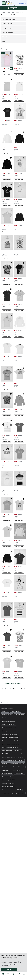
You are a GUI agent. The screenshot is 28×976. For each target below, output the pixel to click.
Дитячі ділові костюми (8, 717)
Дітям (18, 12)
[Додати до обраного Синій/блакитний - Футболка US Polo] (23, 105)
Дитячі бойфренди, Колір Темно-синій (12, 753)
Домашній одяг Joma (7, 776)
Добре (9, 969)
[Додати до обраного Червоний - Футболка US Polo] (23, 420)
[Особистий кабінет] (24, 973)
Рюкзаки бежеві (16, 770)
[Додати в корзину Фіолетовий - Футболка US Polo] (11, 68)
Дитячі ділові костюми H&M (9, 731)
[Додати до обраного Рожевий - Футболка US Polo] (23, 446)
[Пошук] (2, 8)
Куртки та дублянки (8, 19)
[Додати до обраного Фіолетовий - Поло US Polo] (10, 315)
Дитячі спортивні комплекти (9, 734)
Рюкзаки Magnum (7, 773)
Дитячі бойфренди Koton (8, 721)
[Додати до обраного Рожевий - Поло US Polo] (23, 394)
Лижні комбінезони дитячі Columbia (11, 750)
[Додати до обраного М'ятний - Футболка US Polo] (10, 367)
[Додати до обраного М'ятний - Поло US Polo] (10, 525)
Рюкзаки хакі (5, 770)
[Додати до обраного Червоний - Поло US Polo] (23, 236)
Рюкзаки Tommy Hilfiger (8, 783)
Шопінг (8, 12)
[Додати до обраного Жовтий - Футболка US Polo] (23, 367)
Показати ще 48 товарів (13, 683)
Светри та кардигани (8, 28)
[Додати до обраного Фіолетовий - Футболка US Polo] (10, 53)
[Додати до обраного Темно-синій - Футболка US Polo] (10, 105)
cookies (20, 955)
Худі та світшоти (7, 32)
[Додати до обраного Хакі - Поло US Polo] (10, 394)
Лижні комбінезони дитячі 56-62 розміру (13, 760)
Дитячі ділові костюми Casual (10, 740)
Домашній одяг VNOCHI (8, 780)
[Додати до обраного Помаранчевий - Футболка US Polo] (23, 53)
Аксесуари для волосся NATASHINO (11, 789)
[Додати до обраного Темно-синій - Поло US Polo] (23, 131)
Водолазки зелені (19, 773)
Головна (3, 12)
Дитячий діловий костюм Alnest (10, 744)
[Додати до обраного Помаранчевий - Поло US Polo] (23, 630)
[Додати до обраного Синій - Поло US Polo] (10, 289)
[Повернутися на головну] (13, 8)
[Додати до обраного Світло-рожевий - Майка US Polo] (10, 79)
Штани (4, 36)
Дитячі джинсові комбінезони (10, 737)
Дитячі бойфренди (7, 714)
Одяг (17, 702)
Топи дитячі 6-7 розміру (8, 724)
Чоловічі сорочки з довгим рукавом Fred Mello (14, 793)
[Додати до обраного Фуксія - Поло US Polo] (10, 603)
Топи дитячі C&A (15, 711)
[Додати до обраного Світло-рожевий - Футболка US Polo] (10, 210)
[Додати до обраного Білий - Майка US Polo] (23, 79)
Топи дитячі (5, 711)
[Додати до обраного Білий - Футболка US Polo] (23, 158)
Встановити (22, 3)
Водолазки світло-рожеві (8, 786)
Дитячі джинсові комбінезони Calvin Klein (13, 763)
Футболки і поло (7, 23)
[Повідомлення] (24, 8)
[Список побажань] (18, 973)
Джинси (4, 41)
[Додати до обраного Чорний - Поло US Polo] (10, 158)
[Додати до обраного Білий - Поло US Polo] (10, 131)
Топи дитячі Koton (19, 714)
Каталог (13, 12)
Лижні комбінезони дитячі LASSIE (11, 747)
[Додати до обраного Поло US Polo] (23, 210)
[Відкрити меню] (8, 973)
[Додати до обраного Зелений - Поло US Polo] (23, 263)
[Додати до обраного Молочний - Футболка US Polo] (10, 472)
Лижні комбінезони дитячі (9, 727)
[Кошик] (13, 973)
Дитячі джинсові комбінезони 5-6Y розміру (13, 766)
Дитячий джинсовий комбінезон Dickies (12, 757)
